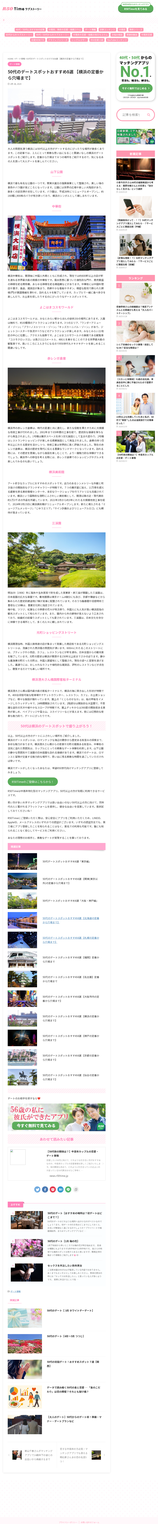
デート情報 (90, 29)
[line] (68, 1189)
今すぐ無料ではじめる (134, 88)
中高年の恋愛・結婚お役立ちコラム (90, 34)
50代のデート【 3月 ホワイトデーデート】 (70, 1310)
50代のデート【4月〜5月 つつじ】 (66, 1336)
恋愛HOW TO (37, 39)
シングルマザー (79, 39)
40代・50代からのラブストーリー (52, 34)
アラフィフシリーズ (57, 39)
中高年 (122, 29)
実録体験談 (132, 34)
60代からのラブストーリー (19, 34)
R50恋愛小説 (97, 39)
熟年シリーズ (135, 29)
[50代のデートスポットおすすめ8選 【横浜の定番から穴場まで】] (60, 1189)
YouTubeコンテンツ (117, 39)
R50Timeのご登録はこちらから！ (33, 782)
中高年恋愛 (146, 34)
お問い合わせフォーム (90, 1522)
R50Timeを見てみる (135, 9)
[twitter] (37, 1189)
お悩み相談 (117, 34)
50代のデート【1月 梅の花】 (63, 1241)
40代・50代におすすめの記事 (30, 29)
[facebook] (45, 1189)
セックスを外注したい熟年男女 (65, 1265)
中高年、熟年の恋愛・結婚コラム (65, 29)
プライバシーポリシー (68, 1522)
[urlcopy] (76, 1189)
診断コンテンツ (107, 29)
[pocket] (53, 1189)
